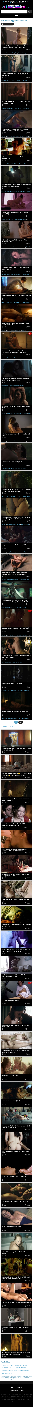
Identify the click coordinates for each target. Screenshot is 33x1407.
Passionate (16, 302)
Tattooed (27, 302)
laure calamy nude (23, 718)
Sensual (20, 219)
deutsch (28, 247)
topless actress (17, 108)
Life (24, 552)
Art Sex (18, 80)
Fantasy (24, 53)
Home (11, 1387)
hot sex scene (14, 579)
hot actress (4, 690)
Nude (13, 53)
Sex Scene (3, 136)
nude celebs (19, 662)
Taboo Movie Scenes (23, 1)
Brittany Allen (10, 164)
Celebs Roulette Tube (16, 1390)
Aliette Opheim (5, 468)
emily (8, 552)
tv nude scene (25, 108)
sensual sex (4, 219)
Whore (19, 53)
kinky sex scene (11, 136)
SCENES (28, 7)
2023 (23, 330)
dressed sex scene (21, 607)
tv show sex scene (23, 635)
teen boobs (4, 247)
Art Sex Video (24, 80)
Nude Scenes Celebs (10, 1)
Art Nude (14, 80)
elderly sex (9, 330)
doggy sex (9, 413)
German (23, 247)
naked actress (11, 662)
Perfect (21, 552)
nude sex (3, 80)
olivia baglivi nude (22, 191)
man (29, 413)
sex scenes (22, 136)
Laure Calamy (14, 718)
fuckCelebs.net (13, 1404)
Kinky (27, 136)
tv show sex (15, 635)
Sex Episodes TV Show (17, 2)
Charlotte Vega (5, 53)
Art (16, 496)
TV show (26, 164)
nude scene (10, 108)
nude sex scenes (25, 274)
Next (20, 722)
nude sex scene (16, 274)
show (24, 496)
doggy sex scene (17, 413)
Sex (20, 302)
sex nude (9, 80)
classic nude (4, 662)
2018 (9, 690)
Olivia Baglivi (13, 191)
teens (9, 247)
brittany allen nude (19, 164)
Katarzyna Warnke (6, 385)
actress (15, 690)
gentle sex (17, 468)
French (19, 496)
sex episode (11, 219)
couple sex (13, 247)
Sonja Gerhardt (22, 579)
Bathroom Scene (5, 191)
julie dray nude (17, 441)
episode (24, 219)
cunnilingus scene (6, 718)
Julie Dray (3, 441)
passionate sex (5, 302)
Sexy (16, 53)
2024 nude (4, 108)
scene (23, 302)
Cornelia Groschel (11, 358)
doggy (25, 413)
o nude (17, 136)
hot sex (28, 53)
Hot (10, 53)
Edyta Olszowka (11, 524)
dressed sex (13, 607)
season (28, 496)
